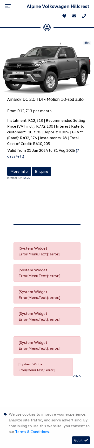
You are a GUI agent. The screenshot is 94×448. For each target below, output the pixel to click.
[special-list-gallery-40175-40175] (47, 67)
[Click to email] (74, 16)
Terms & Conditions (32, 431)
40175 (26, 177)
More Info (19, 171)
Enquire (41, 171)
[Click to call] (84, 16)
